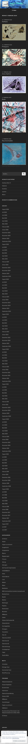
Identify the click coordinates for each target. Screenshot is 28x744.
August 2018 (5, 489)
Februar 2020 (5, 436)
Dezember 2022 (6, 337)
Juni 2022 (4, 355)
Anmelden (4, 664)
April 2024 (5, 291)
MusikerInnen (5, 594)
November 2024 (6, 270)
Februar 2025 (5, 261)
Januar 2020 (5, 439)
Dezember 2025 (6, 232)
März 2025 (5, 259)
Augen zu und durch (7, 544)
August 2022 (5, 349)
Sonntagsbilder (6, 626)
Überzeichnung (6, 646)
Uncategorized (6, 649)
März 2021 (4, 398)
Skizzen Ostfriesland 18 (8, 620)
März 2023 (5, 328)
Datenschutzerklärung (7, 693)
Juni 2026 (4, 215)
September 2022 (6, 346)
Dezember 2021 (6, 372)
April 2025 (5, 256)
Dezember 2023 (6, 302)
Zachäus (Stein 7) (6, 183)
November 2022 (6, 340)
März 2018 (4, 503)
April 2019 (4, 465)
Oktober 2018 (5, 483)
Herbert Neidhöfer (7, 684)
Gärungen (4, 565)
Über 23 (4, 635)
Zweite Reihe (5, 655)
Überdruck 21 (5, 640)
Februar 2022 (5, 366)
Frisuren (4, 559)
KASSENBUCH (6, 570)
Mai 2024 (4, 288)
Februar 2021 (5, 401)
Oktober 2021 (5, 378)
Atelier (4, 541)
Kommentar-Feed (6, 670)
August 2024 (5, 279)
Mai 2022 (4, 358)
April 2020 (5, 430)
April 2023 (5, 326)
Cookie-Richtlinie (15, 738)
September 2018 (6, 486)
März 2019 (4, 468)
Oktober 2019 (5, 448)
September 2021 (6, 381)
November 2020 (6, 410)
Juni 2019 (4, 460)
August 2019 (5, 454)
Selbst (3, 617)
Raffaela (5, 22)
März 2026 (5, 224)
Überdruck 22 (5, 643)
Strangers (4, 629)
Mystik (4, 597)
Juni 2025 (4, 250)
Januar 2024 (5, 299)
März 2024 (5, 294)
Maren (3, 194)
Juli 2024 (4, 282)
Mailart (4, 582)
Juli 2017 (4, 527)
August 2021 (5, 384)
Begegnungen (5, 556)
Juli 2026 (4, 212)
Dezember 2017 (6, 512)
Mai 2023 (4, 323)
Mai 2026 (4, 218)
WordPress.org (6, 673)
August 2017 (5, 524)
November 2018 (6, 480)
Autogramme (5, 550)
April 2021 (4, 395)
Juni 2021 (4, 390)
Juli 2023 (4, 317)
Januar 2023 (5, 334)
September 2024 (6, 276)
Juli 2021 (4, 387)
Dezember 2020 (6, 407)
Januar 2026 (5, 229)
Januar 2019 (5, 474)
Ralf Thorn (16, 3)
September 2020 (6, 416)
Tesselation (5, 632)
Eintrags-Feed (5, 667)
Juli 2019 (4, 457)
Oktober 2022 (5, 343)
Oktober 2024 (5, 273)
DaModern (5, 708)
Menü (14, 10)
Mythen (4, 600)
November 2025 (6, 235)
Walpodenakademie (7, 681)
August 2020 (5, 419)
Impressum (5, 690)
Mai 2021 (4, 393)
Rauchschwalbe (7, 141)
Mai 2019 (4, 462)
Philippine (5, 47)
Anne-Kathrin (6, 74)
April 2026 (5, 221)
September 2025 (6, 241)
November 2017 (6, 515)
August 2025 (5, 244)
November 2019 (6, 445)
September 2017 (6, 521)
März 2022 (5, 363)
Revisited (4, 611)
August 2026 (5, 209)
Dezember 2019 (6, 442)
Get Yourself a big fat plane (9, 567)
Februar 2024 (5, 296)
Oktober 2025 (5, 238)
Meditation (5, 588)
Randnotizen (5, 608)
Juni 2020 (4, 425)
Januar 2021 (5, 404)
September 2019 (6, 451)
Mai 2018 (4, 497)
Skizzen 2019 (5, 696)
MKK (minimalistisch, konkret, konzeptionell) (13, 591)
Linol (3, 579)
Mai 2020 (4, 428)
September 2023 (6, 311)
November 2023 (6, 305)
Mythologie (5, 602)
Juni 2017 (4, 530)
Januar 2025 (5, 264)
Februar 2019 (5, 471)
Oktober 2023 (5, 308)
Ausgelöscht (5, 547)
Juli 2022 (4, 352)
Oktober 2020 (5, 413)
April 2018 (4, 500)
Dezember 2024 (6, 267)
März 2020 (5, 433)
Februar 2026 (5, 226)
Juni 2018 (4, 495)
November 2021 (6, 375)
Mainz (3, 585)
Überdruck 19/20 (6, 637)
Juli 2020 (4, 422)
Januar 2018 (5, 509)
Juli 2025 (4, 247)
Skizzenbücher (6, 623)
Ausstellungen (6, 702)
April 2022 (4, 360)
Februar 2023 (5, 331)
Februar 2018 (5, 506)
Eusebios (4, 188)
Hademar (4, 185)
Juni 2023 (4, 320)
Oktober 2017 (5, 518)
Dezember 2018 (6, 477)
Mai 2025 (4, 253)
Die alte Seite (5, 687)
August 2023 (5, 314)
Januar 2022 (5, 369)
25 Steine (4, 538)
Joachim (4, 191)
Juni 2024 (4, 285)
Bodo (4, 99)
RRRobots (4, 614)
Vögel (3, 652)
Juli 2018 (4, 492)
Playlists (4, 605)
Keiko (3, 573)
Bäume (4, 553)
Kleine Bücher (5, 576)
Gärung (4, 562)
